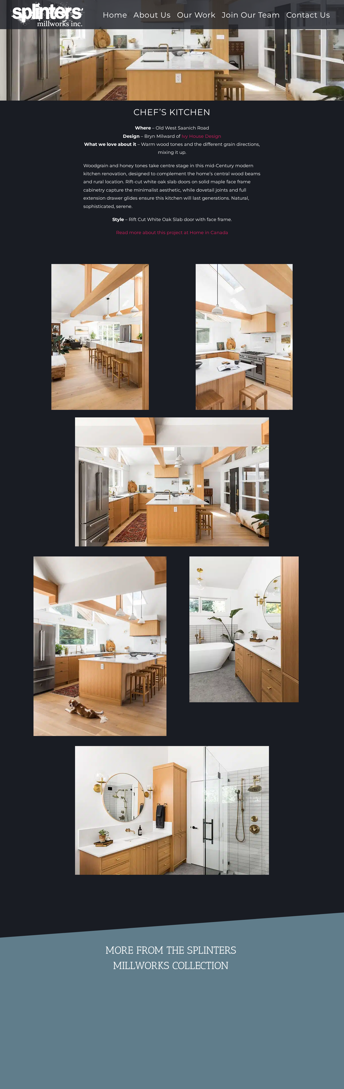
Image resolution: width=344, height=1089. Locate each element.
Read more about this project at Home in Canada (172, 232)
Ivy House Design (201, 136)
